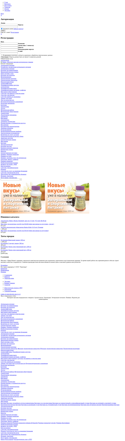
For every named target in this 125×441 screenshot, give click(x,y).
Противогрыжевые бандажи (110, 405)
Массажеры (4, 141)
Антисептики (5, 87)
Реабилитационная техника (9, 163)
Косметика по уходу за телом (10, 134)
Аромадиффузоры (6, 83)
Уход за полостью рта (7, 100)
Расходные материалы (8, 103)
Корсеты (3, 151)
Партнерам (7, 289)
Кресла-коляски (6, 166)
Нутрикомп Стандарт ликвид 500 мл (12, 243)
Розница (3, 169)
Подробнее (4, 265)
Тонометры (4, 116)
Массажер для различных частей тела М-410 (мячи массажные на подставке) (25, 230)
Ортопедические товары (8, 139)
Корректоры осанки (7, 149)
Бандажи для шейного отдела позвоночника (20, 403)
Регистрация (15, 32)
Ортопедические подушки (9, 153)
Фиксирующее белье (7, 82)
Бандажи (3, 143)
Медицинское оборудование (9, 111)
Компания (4, 268)
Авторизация (5, 60)
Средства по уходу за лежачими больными (14, 171)
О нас (6, 2)
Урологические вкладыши (71, 348)
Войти (3, 439)
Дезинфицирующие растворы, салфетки (13, 90)
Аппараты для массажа (8, 121)
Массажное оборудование (9, 92)
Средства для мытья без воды (10, 172)
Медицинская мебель (7, 110)
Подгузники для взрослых (9, 177)
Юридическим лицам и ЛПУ (13, 288)
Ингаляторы (4, 125)
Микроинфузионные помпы (9, 72)
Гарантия (7, 7)
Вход (2, 13)
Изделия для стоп (6, 146)
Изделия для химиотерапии (9, 70)
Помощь (3, 272)
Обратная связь (9, 278)
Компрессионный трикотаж (9, 148)
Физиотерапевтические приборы (11, 131)
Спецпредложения (10, 291)
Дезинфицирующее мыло (9, 88)
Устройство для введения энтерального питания (16, 67)
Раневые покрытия (7, 161)
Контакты (7, 4)
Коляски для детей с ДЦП (9, 164)
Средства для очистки (7, 95)
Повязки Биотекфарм (63, 423)
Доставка (7, 10)
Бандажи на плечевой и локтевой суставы (103, 403)
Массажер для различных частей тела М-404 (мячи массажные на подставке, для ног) (27, 224)
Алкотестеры (5, 113)
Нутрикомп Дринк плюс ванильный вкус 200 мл (16, 250)
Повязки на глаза (6, 156)
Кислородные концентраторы (10, 126)
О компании (8, 275)
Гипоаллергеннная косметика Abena (12, 136)
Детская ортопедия (7, 144)
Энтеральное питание (7, 65)
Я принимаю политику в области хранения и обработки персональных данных (28, 55)
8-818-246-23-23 (15, 294)
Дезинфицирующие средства (10, 85)
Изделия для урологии (8, 75)
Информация (5, 270)
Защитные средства (7, 138)
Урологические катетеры (8, 78)
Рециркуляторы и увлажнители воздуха (13, 123)
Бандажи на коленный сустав (30, 405)
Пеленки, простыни (7, 176)
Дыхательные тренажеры (8, 115)
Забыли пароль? (18, 29)
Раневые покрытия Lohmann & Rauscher (25, 423)
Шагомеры (4, 118)
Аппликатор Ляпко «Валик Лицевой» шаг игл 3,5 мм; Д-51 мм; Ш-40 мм (23, 221)
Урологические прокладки (9, 80)
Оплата (6, 9)
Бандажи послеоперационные (71, 405)
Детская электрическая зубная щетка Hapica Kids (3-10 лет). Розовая (22, 227)
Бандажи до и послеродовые (43, 403)
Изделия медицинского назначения (12, 101)
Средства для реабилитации (9, 167)
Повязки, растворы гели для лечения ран (13, 158)
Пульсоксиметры (6, 130)
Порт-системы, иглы (7, 73)
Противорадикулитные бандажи (11, 405)
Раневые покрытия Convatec (47, 423)
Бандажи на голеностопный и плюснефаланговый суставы (71, 403)
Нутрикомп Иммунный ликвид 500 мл (13, 240)
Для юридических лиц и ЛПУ (22, 439)
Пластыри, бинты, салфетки (9, 159)
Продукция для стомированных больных (13, 174)
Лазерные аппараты (7, 128)
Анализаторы (5, 120)
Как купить (8, 5)
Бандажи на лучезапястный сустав (50, 405)
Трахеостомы (5, 106)
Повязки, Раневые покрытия (10, 154)
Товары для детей (6, 98)
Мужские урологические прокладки (51, 348)
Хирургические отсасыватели (10, 133)
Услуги (3, 108)
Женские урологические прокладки (29, 348)
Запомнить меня (8, 29)
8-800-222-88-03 (6, 294)
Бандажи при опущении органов (91, 405)
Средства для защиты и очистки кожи (12, 93)
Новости (7, 276)
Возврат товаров (9, 283)
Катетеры (4, 105)
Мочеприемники (6, 77)
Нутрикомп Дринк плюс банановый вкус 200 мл (16, 246)
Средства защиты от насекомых (10, 97)
